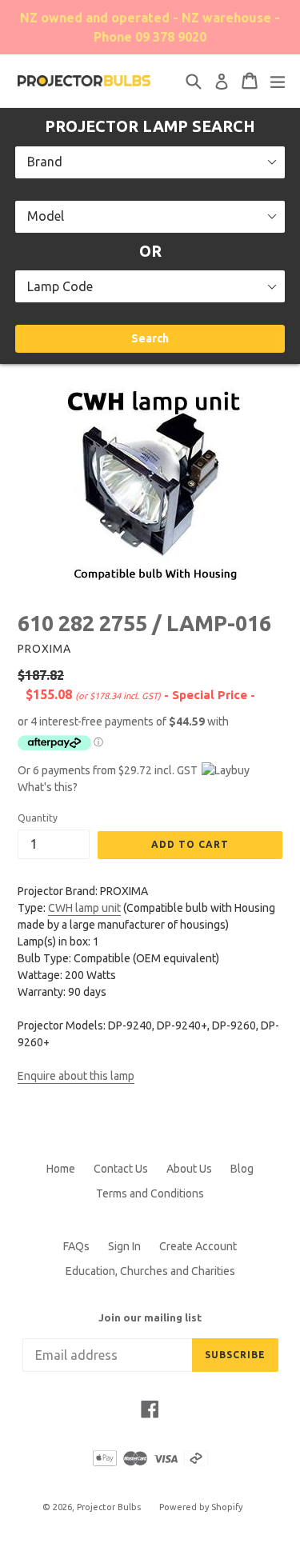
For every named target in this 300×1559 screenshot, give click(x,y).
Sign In (124, 1246)
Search (150, 338)
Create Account (198, 1246)
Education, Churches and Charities (150, 1271)
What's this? (48, 787)
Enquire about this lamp (76, 1075)
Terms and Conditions (150, 1193)
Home (60, 1168)
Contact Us (121, 1168)
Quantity (38, 818)
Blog (242, 1168)
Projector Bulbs (109, 1507)
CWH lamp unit (84, 907)
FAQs (76, 1246)
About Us (189, 1168)
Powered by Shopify (200, 1507)
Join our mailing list (150, 1317)
